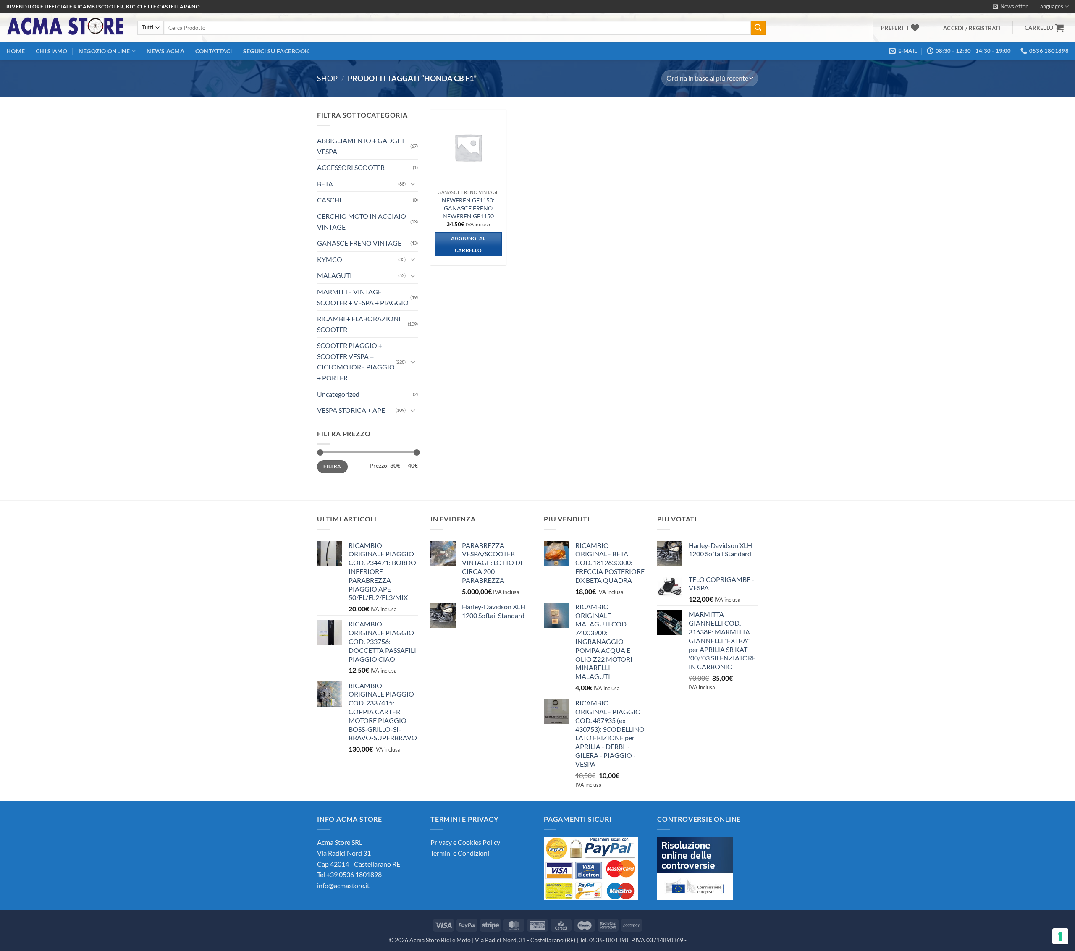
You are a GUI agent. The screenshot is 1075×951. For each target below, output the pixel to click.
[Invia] (758, 28)
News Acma (165, 51)
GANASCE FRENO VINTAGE (359, 243)
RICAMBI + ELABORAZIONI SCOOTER (359, 323)
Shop (327, 78)
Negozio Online (104, 51)
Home (15, 51)
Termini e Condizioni (459, 853)
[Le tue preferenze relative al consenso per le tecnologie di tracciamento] (1060, 936)
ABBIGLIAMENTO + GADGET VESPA (361, 145)
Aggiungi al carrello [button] (468, 244)
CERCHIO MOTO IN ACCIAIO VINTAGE (361, 221)
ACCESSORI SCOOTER (351, 167)
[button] (1010, 6)
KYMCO (329, 259)
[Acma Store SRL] (65, 27)
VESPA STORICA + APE (351, 410)
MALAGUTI (334, 275)
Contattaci (213, 51)
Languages (1050, 6)
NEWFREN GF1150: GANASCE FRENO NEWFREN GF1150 (468, 207)
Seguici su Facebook (276, 51)
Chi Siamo (52, 51)
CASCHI (329, 200)
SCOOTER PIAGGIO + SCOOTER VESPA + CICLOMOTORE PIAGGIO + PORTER (356, 361)
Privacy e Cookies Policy (465, 842)
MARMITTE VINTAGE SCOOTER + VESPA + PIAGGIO (363, 297)
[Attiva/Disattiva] (413, 183)
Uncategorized (338, 394)
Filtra (332, 466)
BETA (325, 184)
